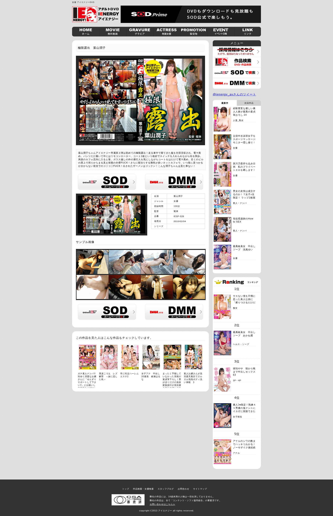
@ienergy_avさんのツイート (234, 94)
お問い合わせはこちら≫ (162, 504)
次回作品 (249, 103)
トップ (125, 489)
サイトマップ (200, 489)
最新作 (224, 103)
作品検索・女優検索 (143, 489)
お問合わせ (183, 489)
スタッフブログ (166, 489)
